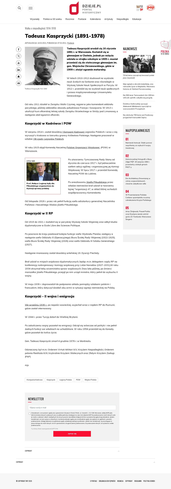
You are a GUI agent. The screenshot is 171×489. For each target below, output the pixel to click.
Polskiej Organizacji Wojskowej (83, 147)
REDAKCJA (120, 481)
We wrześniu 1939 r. (36, 304)
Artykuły (108, 19)
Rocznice (69, 19)
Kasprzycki (51, 380)
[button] (118, 451)
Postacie (82, 19)
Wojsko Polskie (90, 380)
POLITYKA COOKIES (149, 481)
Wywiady (34, 19)
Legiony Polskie (66, 380)
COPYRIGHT (129, 481)
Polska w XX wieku (52, 19)
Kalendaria (95, 19)
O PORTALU (93, 481)
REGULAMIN (137, 481)
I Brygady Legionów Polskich (48, 138)
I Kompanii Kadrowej (73, 131)
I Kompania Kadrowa (34, 380)
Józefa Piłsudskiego (96, 182)
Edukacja (136, 19)
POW (78, 380)
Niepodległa (123, 19)
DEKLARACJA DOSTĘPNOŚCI (107, 481)
